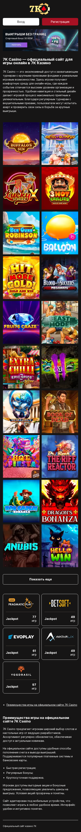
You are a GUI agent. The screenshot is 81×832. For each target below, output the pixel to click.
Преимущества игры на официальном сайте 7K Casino (41, 704)
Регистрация (60, 22)
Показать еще (40, 579)
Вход (21, 22)
